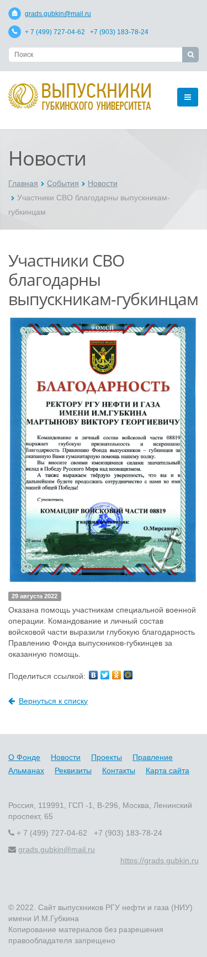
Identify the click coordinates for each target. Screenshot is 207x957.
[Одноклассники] (116, 675)
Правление (152, 757)
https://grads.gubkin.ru (159, 860)
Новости (103, 183)
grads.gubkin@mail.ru (58, 14)
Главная (23, 183)
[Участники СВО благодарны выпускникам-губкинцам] (103, 320)
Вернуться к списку (53, 701)
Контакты (118, 770)
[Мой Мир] (128, 675)
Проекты (106, 757)
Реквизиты (73, 770)
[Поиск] (190, 54)
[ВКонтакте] (93, 675)
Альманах (26, 770)
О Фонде (24, 757)
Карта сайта (167, 770)
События (63, 183)
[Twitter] (104, 675)
